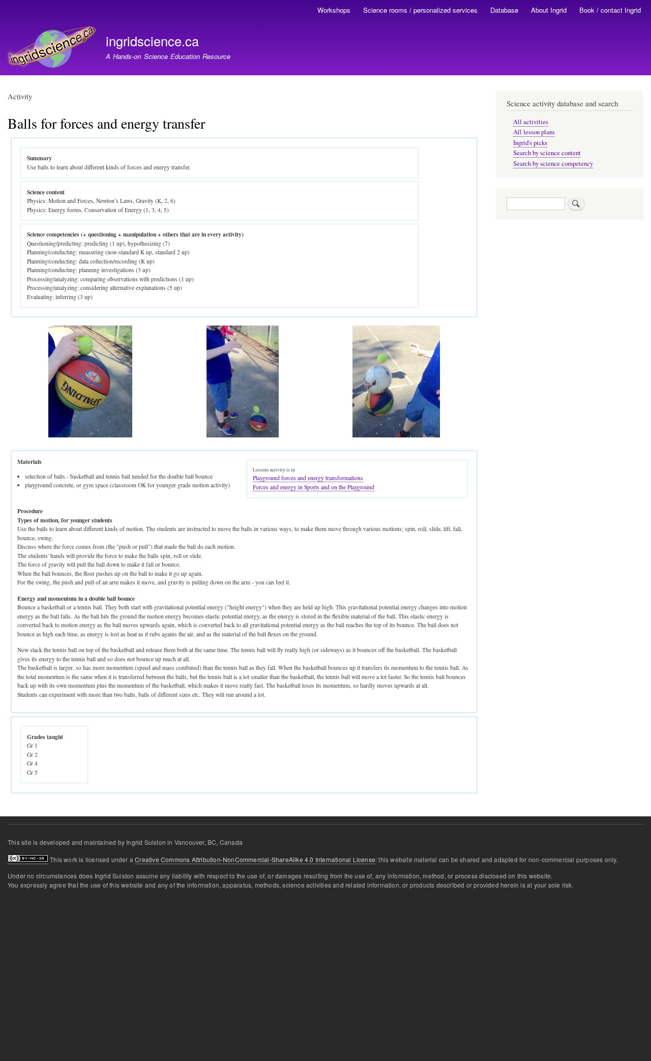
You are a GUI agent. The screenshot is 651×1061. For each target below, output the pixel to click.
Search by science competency (553, 163)
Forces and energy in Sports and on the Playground (313, 487)
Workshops (333, 10)
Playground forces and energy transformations (308, 478)
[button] (90, 435)
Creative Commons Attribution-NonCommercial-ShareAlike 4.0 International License (255, 859)
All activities (530, 121)
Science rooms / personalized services (420, 10)
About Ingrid (549, 10)
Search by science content (547, 153)
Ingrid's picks (530, 142)
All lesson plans (534, 132)
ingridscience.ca (152, 41)
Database (504, 10)
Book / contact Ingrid (610, 10)
